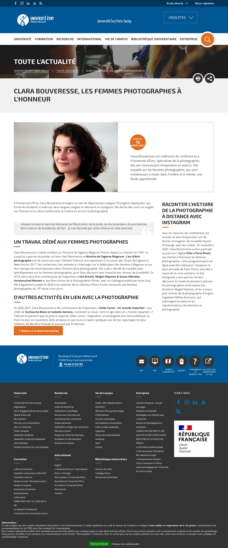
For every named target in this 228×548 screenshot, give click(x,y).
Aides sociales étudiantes (107, 427)
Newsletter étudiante (23, 435)
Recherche (65, 39)
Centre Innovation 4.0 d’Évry (149, 463)
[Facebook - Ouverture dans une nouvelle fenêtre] (15, 3)
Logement (100, 431)
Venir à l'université (22, 427)
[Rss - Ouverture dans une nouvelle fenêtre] (41, 3)
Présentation (60, 402)
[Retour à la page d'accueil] (35, 19)
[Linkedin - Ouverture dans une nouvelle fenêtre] (28, 3)
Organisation (20, 407)
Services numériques (105, 419)
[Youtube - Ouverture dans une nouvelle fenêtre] (34, 3)
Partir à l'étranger (63, 473)
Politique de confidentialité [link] (125, 544)
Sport (97, 443)
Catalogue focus (102, 473)
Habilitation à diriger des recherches (71, 427)
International (89, 39)
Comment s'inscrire (23, 477)
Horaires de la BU (103, 469)
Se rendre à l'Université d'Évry (69, 485)
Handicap (99, 439)
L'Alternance (20, 497)
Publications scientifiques (66, 411)
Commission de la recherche (68, 419)
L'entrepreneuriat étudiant (148, 459)
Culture (98, 447)
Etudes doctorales (63, 423)
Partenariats (60, 489)
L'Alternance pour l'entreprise (150, 451)
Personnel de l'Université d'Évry (69, 481)
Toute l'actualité (67, 70)
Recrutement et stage (146, 455)
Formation (44, 39)
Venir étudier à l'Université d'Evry (70, 477)
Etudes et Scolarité (22, 485)
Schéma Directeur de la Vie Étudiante (31, 447)
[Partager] (209, 78)
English (58, 465)
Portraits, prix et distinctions (27, 423)
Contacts (59, 493)
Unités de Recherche (64, 407)
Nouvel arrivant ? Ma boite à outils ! (30, 481)
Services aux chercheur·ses (67, 415)
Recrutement (20, 419)
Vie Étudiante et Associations (108, 423)
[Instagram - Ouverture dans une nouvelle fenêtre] (22, 3)
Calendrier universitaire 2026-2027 (30, 473)
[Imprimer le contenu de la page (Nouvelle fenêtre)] (198, 78)
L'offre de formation (23, 469)
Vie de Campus (116, 39)
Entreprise (188, 39)
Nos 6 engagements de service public (31, 411)
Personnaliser (99, 544)
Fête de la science (63, 431)
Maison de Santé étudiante (107, 435)
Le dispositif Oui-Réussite (25, 509)
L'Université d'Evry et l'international (71, 469)
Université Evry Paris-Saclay (31, 70)
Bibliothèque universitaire (153, 39)
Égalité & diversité (22, 415)
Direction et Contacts (64, 443)
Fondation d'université (146, 411)
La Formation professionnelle (149, 447)
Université (22, 39)
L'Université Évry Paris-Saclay (27, 402)
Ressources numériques (106, 477)
